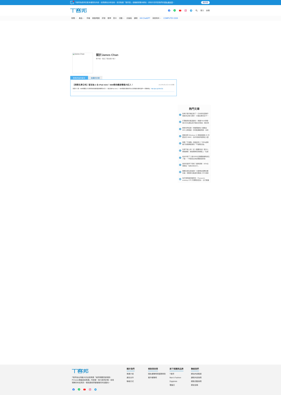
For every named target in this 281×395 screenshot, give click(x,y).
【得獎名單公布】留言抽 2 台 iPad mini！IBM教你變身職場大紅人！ (103, 85)
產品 (80, 18)
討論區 (129, 18)
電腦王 (172, 385)
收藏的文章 (95, 78)
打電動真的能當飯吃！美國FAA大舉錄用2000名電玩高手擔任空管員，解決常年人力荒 (195, 123)
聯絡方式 (130, 381)
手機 (88, 18)
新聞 (73, 18)
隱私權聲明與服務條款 (157, 374)
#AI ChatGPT (145, 18)
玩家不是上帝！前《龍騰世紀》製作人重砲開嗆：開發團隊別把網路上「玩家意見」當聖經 (195, 152)
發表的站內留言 (79, 78)
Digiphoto (173, 381)
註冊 (208, 10)
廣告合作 (130, 378)
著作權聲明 (152, 378)
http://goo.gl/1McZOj (157, 88)
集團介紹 (130, 374)
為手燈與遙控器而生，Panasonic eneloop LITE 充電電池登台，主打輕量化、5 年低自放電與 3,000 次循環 (195, 180)
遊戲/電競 (96, 18)
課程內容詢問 (196, 378)
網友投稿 (194, 385)
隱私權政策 (168, 2)
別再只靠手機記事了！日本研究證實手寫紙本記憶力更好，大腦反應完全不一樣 (195, 116)
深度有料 (155, 18)
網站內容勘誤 (196, 374)
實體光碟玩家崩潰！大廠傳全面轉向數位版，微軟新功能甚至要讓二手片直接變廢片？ (195, 173)
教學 (109, 18)
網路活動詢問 (196, 381)
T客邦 (172, 374)
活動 (120, 18)
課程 (136, 18)
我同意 (205, 2)
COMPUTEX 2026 (170, 18)
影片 (115, 18)
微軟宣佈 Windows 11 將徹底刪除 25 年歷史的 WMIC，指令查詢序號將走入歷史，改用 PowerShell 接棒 (196, 137)
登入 (202, 10)
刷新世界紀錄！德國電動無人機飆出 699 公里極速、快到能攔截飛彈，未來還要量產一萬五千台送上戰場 (195, 130)
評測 (103, 18)
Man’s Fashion (175, 378)
